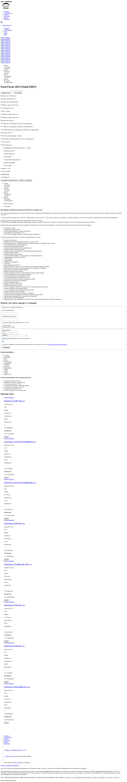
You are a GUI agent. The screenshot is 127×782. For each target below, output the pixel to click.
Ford (5, 31)
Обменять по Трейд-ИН (26, 180)
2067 (5, 34)
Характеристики (5, 92)
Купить (6, 436)
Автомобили (8, 13)
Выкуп (6, 17)
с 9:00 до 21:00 (16, 762)
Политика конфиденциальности (57, 344)
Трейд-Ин (7, 16)
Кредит (6, 14)
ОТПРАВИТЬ (6, 347)
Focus (5, 33)
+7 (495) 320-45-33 (9, 756)
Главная (6, 11)
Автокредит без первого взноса (9, 180)
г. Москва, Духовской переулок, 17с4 (15, 750)
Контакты (7, 19)
